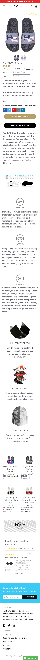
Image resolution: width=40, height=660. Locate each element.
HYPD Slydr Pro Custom (10, 467)
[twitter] (9, 110)
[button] (20, 69)
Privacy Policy (9, 641)
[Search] (32, 6)
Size (4, 76)
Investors (7, 649)
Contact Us (7, 634)
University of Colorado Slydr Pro (11, 500)
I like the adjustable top (16, 557)
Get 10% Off (31, 658)
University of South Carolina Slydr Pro (29, 500)
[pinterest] (14, 110)
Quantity (6, 101)
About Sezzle (8, 645)
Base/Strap (7, 72)
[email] (18, 110)
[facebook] (5, 110)
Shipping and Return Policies (15, 638)
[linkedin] (23, 110)
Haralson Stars (12, 62)
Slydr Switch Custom (29, 467)
